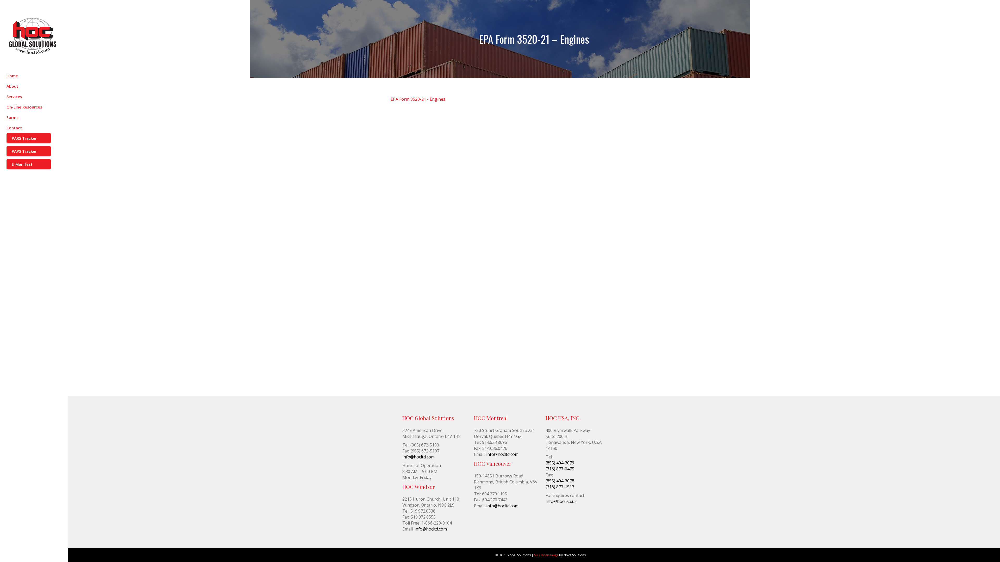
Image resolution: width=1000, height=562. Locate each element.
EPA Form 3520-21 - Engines (418, 99)
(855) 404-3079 (560, 463)
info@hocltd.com (418, 457)
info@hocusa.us (561, 501)
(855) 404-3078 (560, 481)
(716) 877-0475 (560, 469)
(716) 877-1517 (560, 487)
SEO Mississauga (546, 555)
